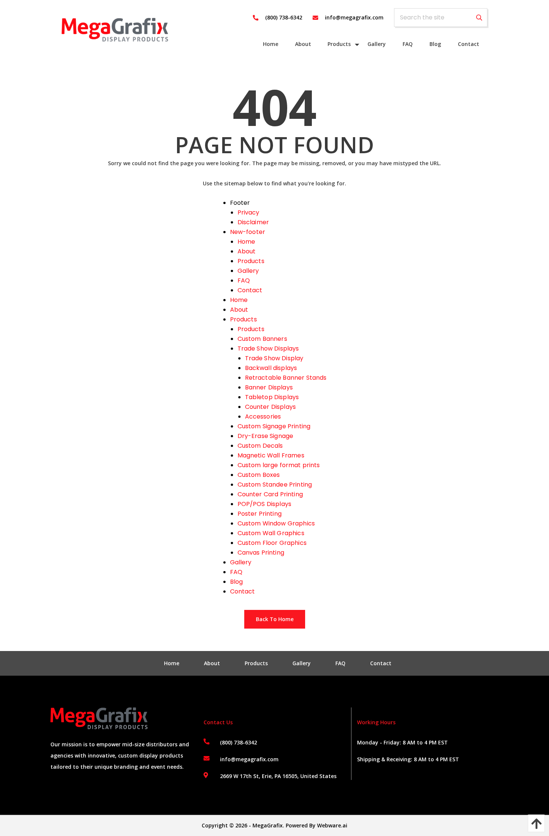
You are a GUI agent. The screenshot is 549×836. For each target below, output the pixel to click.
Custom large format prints (279, 465)
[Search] (479, 18)
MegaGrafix (267, 825)
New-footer (248, 232)
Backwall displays (271, 368)
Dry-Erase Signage (266, 436)
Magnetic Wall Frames (271, 455)
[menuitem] (271, 44)
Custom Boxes (259, 475)
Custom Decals (260, 445)
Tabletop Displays (272, 397)
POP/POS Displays (265, 504)
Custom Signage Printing (274, 426)
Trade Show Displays (268, 348)
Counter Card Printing (270, 494)
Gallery (248, 270)
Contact (250, 290)
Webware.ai (332, 825)
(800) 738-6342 (238, 742)
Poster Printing (260, 513)
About (247, 251)
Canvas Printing (261, 552)
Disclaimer (253, 222)
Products (251, 261)
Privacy (249, 212)
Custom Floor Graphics (272, 543)
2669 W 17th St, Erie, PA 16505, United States (278, 776)
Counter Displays (270, 406)
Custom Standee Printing (275, 484)
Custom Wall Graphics (271, 533)
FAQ (244, 280)
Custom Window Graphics (276, 523)
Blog (236, 581)
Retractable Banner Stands (286, 377)
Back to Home (275, 619)
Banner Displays (269, 387)
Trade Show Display (274, 358)
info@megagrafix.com (249, 759)
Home (246, 241)
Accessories (263, 416)
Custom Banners (262, 338)
